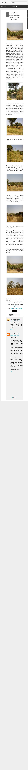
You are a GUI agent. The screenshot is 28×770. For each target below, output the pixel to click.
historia (12, 308)
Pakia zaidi (14, 398)
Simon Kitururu (14, 333)
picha (20, 308)
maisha (16, 308)
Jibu (11, 329)
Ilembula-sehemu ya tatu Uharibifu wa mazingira (14, 16)
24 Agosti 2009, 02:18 (15, 334)
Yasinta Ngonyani (14, 319)
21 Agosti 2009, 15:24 (15, 320)
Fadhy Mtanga (15, 306)
